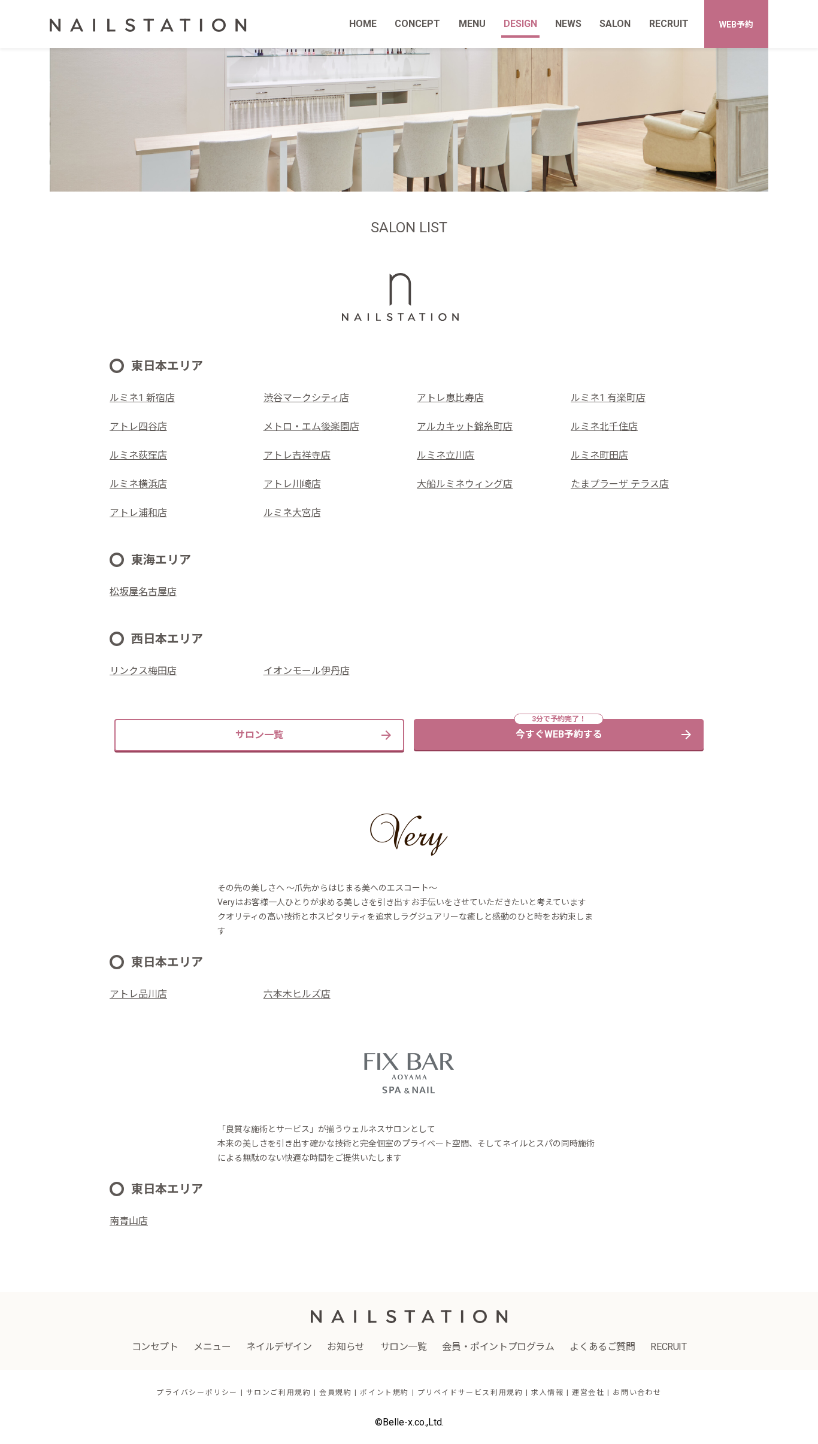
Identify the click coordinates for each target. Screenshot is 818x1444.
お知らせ (345, 1346)
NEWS (568, 23)
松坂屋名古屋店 (143, 591)
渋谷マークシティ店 (306, 398)
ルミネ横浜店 (138, 484)
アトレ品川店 (138, 994)
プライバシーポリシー (197, 1392)
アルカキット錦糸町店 (465, 426)
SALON (615, 23)
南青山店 (129, 1221)
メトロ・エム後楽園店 (311, 426)
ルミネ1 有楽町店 (608, 398)
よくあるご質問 (602, 1346)
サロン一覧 (259, 735)
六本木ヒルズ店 (297, 994)
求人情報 (547, 1392)
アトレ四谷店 (138, 426)
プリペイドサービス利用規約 (470, 1392)
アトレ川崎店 (292, 484)
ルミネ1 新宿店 (142, 398)
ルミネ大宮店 (292, 512)
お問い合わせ (637, 1392)
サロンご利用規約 (278, 1392)
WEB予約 (736, 24)
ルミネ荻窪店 (138, 455)
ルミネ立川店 (445, 455)
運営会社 (588, 1392)
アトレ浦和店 (138, 512)
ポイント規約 (384, 1392)
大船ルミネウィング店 (465, 484)
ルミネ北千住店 (604, 426)
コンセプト (155, 1346)
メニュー (212, 1346)
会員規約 (335, 1392)
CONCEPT (417, 23)
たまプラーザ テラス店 (620, 484)
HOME (363, 23)
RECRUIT (669, 23)
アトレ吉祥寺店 (297, 455)
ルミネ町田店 (599, 455)
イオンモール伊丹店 (306, 671)
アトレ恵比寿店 (450, 398)
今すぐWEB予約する (559, 734)
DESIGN (520, 23)
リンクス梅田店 (143, 671)
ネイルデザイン (278, 1346)
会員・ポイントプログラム (498, 1346)
